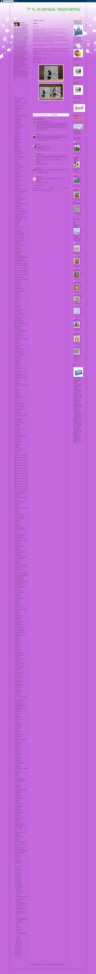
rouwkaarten (18, 653)
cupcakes (17, 219)
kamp (16, 425)
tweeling (17, 757)
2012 (16, 954)
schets (16, 661)
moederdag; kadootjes (20, 557)
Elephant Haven (18, 277)
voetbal (16, 794)
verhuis (16, 777)
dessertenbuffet (19, 232)
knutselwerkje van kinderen (21, 497)
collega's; (17, 202)
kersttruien (17, 441)
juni (17, 936)
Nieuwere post (36, 187)
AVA (16, 131)
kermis (16, 432)
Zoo (16, 858)
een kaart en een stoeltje (20, 271)
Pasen (16, 610)
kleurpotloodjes (18, 493)
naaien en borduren (19, 566)
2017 (16, 884)
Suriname (17, 727)
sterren (16, 711)
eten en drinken (18, 288)
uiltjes (16, 759)
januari (17, 944)
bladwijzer (17, 163)
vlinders (16, 792)
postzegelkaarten (19, 632)
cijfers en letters (19, 199)
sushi (16, 728)
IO (15, 386)
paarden (17, 604)
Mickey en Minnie (19, 551)
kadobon (17, 418)
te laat (16, 740)
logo (16, 531)
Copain (16, 205)
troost (16, 756)
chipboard (17, 196)
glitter (16, 340)
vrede (16, 801)
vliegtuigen (17, 790)
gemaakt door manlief (20, 331)
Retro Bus (80, 287)
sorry (16, 689)
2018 (16, 882)
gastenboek (17, 319)
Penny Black (18, 615)
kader (16, 414)
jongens (17, 392)
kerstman (17, 438)
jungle (16, 398)
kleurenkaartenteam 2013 (21, 455)
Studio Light (18, 719)
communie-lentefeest (20, 203)
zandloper (17, 846)
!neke (37, 144)
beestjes (17, 147)
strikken (16, 717)
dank (16, 222)
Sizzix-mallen (18, 672)
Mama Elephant (18, 535)
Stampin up (17, 703)
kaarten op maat (18, 406)
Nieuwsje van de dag (19, 586)
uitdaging (17, 760)
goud (16, 343)
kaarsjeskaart (18, 403)
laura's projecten (19, 515)
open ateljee (18, 597)
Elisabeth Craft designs (20, 279)
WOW (16, 838)
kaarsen (16, 401)
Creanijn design (18, 216)
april (17, 939)
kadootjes (17, 421)
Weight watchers (19, 817)
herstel (16, 360)
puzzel (16, 636)
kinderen (17, 444)
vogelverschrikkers (19, 797)
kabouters (17, 412)
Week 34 (81, 297)
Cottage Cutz (18, 209)
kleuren (16, 453)
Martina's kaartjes (76, 190)
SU (15, 720)
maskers (17, 541)
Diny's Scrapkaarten (77, 176)
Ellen (37, 134)
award (16, 134)
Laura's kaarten (18, 514)
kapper (16, 427)
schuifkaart (17, 667)
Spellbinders (18, 692)
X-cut (16, 840)
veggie (16, 775)
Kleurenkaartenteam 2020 (21, 473)
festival (16, 299)
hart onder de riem (19, 354)
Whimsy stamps (19, 823)
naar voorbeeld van (19, 572)
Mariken (38, 168)
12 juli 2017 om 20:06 (42, 172)
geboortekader (18, 322)
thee (16, 745)
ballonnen (17, 142)
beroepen (17, 151)
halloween (17, 352)
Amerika (16, 117)
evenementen (18, 291)
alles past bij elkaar (19, 116)
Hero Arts (17, 358)
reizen (16, 644)
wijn (15, 830)
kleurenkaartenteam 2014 (21, 457)
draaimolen (17, 252)
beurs (16, 154)
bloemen (17, 165)
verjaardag (17, 778)
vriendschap (18, 804)
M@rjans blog (77, 307)
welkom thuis (18, 818)
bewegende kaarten (19, 157)
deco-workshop (18, 226)
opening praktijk (18, 598)
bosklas (16, 177)
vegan (16, 774)
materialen (17, 543)
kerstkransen (18, 436)
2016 (16, 947)
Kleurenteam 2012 (19, 491)
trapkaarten (17, 754)
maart (17, 941)
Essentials (17, 285)
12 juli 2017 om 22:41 (42, 182)
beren (16, 150)
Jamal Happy (18, 389)
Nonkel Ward (18, 587)
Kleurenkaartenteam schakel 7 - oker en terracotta (21, 904)
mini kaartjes (18, 552)
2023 (17, 874)
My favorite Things (19, 564)
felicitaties (17, 296)
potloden (17, 633)
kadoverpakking (18, 422)
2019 (16, 881)
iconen (16, 378)
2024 (17, 872)
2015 (16, 948)
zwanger (17, 859)
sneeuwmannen (18, 681)
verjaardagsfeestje (19, 780)
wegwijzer (17, 815)
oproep (16, 600)
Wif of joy (17, 829)
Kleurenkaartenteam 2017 (21, 465)
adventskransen (18, 108)
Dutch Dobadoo (19, 260)
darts (16, 225)
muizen (16, 561)
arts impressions (19, 125)
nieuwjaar (17, 584)
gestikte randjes (18, 335)
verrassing (17, 786)
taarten (16, 733)
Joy (15, 394)
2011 (16, 955)
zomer (16, 856)
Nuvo (16, 589)
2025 (17, 870)
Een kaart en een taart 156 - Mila (21, 909)
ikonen (16, 381)
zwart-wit (17, 863)
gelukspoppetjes (19, 329)
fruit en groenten (19, 314)
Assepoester (18, 127)
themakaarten (18, 746)
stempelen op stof (19, 707)
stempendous (18, 708)
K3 (15, 400)
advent (16, 107)
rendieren (17, 646)
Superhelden (18, 725)
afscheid (17, 111)
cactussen (17, 180)
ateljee (16, 128)
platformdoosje (18, 621)
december (18, 886)
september (18, 891)
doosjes (17, 249)
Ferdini (16, 297)
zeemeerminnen (18, 849)
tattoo (16, 737)
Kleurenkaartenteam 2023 (21, 481)
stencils (17, 710)
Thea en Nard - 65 (20, 899)
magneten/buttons (19, 534)
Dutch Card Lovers (77, 334)
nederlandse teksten (20, 575)
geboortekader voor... (20, 323)
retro (16, 647)
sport (16, 693)
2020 (17, 879)
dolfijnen (17, 246)
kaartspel (17, 411)
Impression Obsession (20, 384)
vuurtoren (17, 807)
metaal (16, 549)
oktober (18, 889)
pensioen (17, 617)
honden (16, 366)
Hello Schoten (18, 355)
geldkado (17, 328)
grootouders (18, 348)
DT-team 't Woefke (19, 257)
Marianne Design (19, 540)
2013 (16, 952)
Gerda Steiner (18, 332)
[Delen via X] (54, 115)
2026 (17, 868)
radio (16, 638)
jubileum (17, 395)
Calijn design (18, 185)
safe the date (18, 658)
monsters (17, 560)
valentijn (17, 772)
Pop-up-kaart (18, 629)
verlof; (16, 783)
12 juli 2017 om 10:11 (41, 130)
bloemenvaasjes (18, 167)
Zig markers (17, 853)
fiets (16, 302)
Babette (18, 914)
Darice (16, 223)
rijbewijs (17, 649)
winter (16, 833)
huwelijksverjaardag (19, 377)
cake (16, 182)
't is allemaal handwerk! (53, 9)
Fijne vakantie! (19, 929)
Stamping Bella (18, 705)
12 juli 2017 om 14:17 (41, 150)
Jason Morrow (46, 964)
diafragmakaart (18, 234)
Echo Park (17, 262)
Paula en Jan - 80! (20, 911)
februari (18, 943)
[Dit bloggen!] (52, 115)
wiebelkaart (17, 826)
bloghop (17, 168)
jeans (16, 391)
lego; (16, 521)
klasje (16, 445)
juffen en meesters (19, 397)
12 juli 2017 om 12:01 (42, 140)
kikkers (16, 442)
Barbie (16, 143)
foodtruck (17, 308)
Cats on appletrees (19, 191)
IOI (15, 388)
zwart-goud (17, 861)
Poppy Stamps (18, 630)
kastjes (16, 430)
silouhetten (17, 669)
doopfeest (17, 248)
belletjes (17, 148)
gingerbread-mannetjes (20, 338)
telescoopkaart (18, 742)
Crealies (17, 214)
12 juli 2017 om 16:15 (41, 164)
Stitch (16, 714)
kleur (16, 452)
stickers (17, 713)
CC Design (17, 193)
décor (16, 228)
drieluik (16, 254)
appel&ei (17, 122)
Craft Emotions (18, 211)
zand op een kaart (19, 844)
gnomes (17, 342)
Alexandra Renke (19, 114)
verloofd (17, 784)
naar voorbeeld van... (19, 574)
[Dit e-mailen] (51, 115)
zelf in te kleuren (19, 852)
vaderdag (17, 765)
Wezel (16, 821)
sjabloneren (17, 673)
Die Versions (18, 237)
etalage (16, 286)
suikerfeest (17, 723)
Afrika (16, 110)
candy (16, 186)
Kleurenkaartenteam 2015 (21, 460)
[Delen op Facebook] (55, 115)
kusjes (16, 509)
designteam (17, 231)
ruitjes (16, 656)
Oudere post (65, 187)
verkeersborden (18, 781)
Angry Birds (17, 120)
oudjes (16, 603)
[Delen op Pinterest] (57, 115)
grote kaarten (18, 349)
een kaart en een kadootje (21, 265)
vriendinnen (17, 803)
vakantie (17, 766)
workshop (17, 836)
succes (16, 722)
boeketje (17, 173)
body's (16, 171)
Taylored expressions (20, 739)
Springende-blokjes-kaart (21, 696)
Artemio (17, 124)
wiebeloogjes (18, 827)
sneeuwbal (17, 679)
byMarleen (76, 244)
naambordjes (18, 567)
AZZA (16, 136)
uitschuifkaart (18, 763)
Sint (16, 670)
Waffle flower (18, 810)
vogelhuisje (17, 795)
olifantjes (17, 590)
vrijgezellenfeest (18, 806)
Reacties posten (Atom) (46, 190)
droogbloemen (18, 255)
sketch (16, 675)
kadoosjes (17, 419)
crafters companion (19, 213)
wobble (16, 835)
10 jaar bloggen (18, 98)
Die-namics (17, 239)
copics (16, 206)
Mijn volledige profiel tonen (20, 76)
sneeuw (16, 678)
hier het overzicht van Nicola (48, 34)
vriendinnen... (19, 927)
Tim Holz (17, 750)
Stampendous (18, 700)
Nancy (23, 22)
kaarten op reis (18, 408)
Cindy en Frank (19, 922)
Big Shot (17, 159)
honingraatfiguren (19, 368)
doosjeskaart (18, 251)
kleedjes (17, 447)
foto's (16, 311)
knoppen (17, 494)
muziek (16, 563)
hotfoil (16, 372)
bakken (16, 140)
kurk (16, 506)
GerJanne (38, 176)
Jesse (17, 925)
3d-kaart (17, 101)
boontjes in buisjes (19, 176)
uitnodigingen (18, 762)
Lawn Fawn (17, 517)
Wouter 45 (18, 901)
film (15, 303)
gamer (16, 315)
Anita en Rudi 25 (20, 906)
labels (16, 511)
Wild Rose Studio (19, 832)
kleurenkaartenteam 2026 (21, 489)
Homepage (51, 187)
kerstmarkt (17, 439)
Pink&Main (17, 618)
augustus (18, 893)
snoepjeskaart (18, 684)
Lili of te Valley (18, 529)
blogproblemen (18, 170)
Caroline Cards (77, 295)
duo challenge (18, 259)
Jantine (38, 154)
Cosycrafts (17, 208)
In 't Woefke (77, 257)
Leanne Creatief (18, 518)
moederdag (17, 555)
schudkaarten (18, 666)
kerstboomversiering (20, 435)
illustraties (17, 383)
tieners (16, 748)
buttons (17, 179)
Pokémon (17, 623)
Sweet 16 (17, 730)
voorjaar (17, 800)
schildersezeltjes (19, 662)
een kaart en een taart (20, 274)
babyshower (17, 139)
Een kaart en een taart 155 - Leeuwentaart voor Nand (21, 919)
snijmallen (17, 682)
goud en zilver (18, 345)
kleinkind (17, 450)
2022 (17, 875)
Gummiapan (17, 351)
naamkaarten (18, 569)
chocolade (17, 197)
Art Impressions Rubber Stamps (77, 225)
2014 (16, 950)
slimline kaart (18, 676)
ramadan (17, 640)
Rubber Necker (18, 655)
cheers (16, 194)
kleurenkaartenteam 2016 (21, 462)
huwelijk (16, 375)
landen (16, 512)
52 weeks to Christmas (20, 103)
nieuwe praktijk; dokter (20, 581)
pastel (16, 612)
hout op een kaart (19, 374)
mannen (16, 538)
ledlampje (17, 520)
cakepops (17, 183)
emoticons (17, 282)
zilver (16, 855)
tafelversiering (18, 734)
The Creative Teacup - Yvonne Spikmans (77, 159)
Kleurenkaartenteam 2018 (21, 468)
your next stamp (19, 843)
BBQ (16, 145)
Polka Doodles (18, 624)
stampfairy (17, 702)
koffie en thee (18, 501)
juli (17, 894)
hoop (16, 369)
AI (15, 113)
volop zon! (18, 916)
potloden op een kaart (20, 635)
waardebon (17, 809)
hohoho (16, 363)
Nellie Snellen (18, 577)
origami (16, 601)
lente (16, 523)
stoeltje (16, 716)
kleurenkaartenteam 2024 (21, 483)
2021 (16, 877)
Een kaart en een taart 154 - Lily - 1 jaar (21, 933)
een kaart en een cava (20, 263)
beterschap (17, 153)
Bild (15, 162)
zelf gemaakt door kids (20, 850)
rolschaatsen (18, 650)
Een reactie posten (39, 185)
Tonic (16, 751)
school (16, 664)
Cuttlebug (17, 220)
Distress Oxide (18, 245)
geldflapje (17, 326)
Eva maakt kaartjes (19, 289)
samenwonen (18, 659)
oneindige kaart (18, 592)
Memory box (18, 546)
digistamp (17, 242)
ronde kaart (17, 652)
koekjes (16, 500)
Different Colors (19, 240)
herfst (16, 357)
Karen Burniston (18, 428)
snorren (16, 687)
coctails (17, 200)
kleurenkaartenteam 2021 (21, 476)
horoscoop (17, 371)
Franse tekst (18, 312)
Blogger (63, 964)
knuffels (17, 496)
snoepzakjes (18, 686)
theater (16, 743)
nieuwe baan (17, 580)
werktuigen (17, 820)
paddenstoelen (18, 606)
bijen (16, 160)
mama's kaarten (18, 537)
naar (16, 571)
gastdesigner (18, 317)
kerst (16, 433)
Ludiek (16, 532)
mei (17, 937)
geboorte (17, 320)
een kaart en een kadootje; (21, 267)
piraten (16, 620)
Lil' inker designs (19, 528)
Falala (16, 292)
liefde (16, 526)
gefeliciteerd (18, 325)
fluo (16, 306)
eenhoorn (17, 276)
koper (16, 503)
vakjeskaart (17, 771)
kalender (17, 424)
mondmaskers (18, 558)
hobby (16, 361)
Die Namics (17, 235)
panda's (16, 607)
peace (16, 613)
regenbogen (17, 643)
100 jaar (17, 99)
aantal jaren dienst (19, 105)
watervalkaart (18, 812)
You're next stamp (19, 841)
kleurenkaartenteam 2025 (21, 486)
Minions (17, 554)
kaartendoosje (18, 409)
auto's (16, 130)
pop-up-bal (17, 627)
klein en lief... (17, 448)
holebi (16, 365)
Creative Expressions (20, 217)
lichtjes (16, 524)
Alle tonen (80, 215)
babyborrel (17, 137)
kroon (16, 505)
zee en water (18, 847)
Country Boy (81, 274)
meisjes (16, 544)
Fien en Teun (18, 300)
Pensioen (18, 931)
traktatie (17, 753)
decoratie (17, 229)
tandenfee (17, 736)
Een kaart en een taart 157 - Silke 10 (22, 897)
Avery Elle (17, 133)
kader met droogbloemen (21, 415)
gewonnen (17, 337)
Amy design (17, 119)
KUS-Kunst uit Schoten (20, 508)
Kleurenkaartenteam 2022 (21, 478)
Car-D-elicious (77, 347)
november (18, 887)
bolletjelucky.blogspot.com (43, 121)
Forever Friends (18, 309)
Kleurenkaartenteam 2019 (21, 470)
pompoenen (17, 626)
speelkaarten (18, 690)
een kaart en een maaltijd (21, 270)
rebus (16, 641)
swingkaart (17, 731)
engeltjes (17, 283)
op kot (16, 595)
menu (16, 547)
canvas (16, 188)
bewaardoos (18, 156)
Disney (16, 243)
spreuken (17, 695)
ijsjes (16, 380)
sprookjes (17, 699)
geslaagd (17, 334)
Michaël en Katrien (20, 913)
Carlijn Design (18, 190)
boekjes (16, 174)
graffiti (16, 346)
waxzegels (17, 813)
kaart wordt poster (19, 404)
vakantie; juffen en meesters (21, 768)
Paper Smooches (19, 609)
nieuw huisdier (18, 578)
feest (16, 294)
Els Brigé (17, 280)
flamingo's (17, 305)
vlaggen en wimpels (19, 789)
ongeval (16, 594)
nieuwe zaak (17, 583)
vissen (16, 787)
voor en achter (18, 798)
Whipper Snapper (19, 824)
